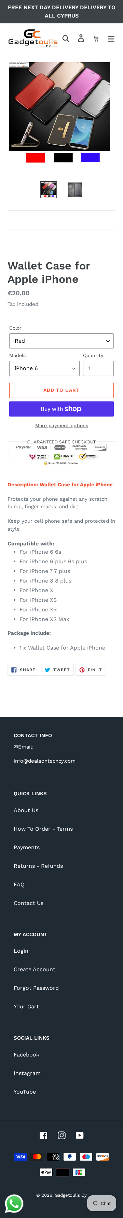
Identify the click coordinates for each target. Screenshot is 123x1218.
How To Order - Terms (43, 829)
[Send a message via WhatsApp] (14, 1204)
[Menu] (111, 38)
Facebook (26, 1054)
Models (17, 355)
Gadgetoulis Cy (71, 1195)
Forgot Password (36, 988)
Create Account (34, 969)
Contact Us (28, 903)
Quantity (93, 355)
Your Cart (26, 1006)
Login (21, 951)
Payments (27, 847)
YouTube (25, 1091)
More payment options (61, 425)
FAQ (19, 884)
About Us (26, 810)
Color (15, 328)
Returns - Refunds (38, 866)
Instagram (27, 1073)
